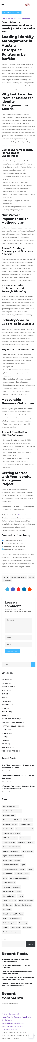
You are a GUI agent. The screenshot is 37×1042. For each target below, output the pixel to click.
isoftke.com (20, 515)
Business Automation (10, 824)
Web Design (6, 747)
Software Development (12, 722)
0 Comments (25, 18)
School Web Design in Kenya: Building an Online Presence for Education (17, 984)
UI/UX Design (15, 927)
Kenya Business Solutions (19, 878)
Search (4, 940)
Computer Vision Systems (11, 833)
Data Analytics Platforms (11, 847)
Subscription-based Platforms (13, 914)
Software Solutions (11, 12)
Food (4, 698)
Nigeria (20, 896)
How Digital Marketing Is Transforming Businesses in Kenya (18, 766)
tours (4, 740)
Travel (5, 744)
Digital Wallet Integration (11, 860)
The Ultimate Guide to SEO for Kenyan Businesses (18, 777)
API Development (8, 815)
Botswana (27, 820)
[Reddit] (30, 589)
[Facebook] (13, 589)
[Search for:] (18, 665)
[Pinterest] (18, 589)
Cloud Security (8, 829)
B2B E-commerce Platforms (12, 820)
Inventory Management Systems (13, 869)
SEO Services (7, 905)
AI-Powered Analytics (10, 806)
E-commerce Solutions (10, 865)
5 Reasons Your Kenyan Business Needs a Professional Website (18, 787)
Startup (5, 730)
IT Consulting (7, 874)
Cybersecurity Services (25, 842)
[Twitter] (7, 589)
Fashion (5, 690)
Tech (4, 737)
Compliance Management (24, 829)
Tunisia (5, 927)
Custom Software (9, 842)
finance (5, 694)
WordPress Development (11, 932)
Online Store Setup (9, 901)
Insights (5, 701)
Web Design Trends (10, 751)
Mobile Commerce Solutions (12, 892)
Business (5, 680)
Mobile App (6, 712)
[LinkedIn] (24, 589)
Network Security (9, 896)
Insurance (6, 705)
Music (4, 715)
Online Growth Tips (10, 719)
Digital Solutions (27, 851)
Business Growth (26, 824)
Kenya (4, 708)
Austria (5, 577)
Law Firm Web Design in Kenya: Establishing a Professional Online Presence (18, 978)
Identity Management (18, 577)
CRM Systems (24, 838)
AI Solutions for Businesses (12, 811)
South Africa (7, 910)
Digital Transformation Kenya (12, 856)
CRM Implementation (10, 838)
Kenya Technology (9, 883)
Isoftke (31, 577)
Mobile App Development (11, 887)
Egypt (23, 865)
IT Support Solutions (22, 874)
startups (6, 733)
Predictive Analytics (26, 901)
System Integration (9, 923)
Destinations (7, 687)
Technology (6, 581)
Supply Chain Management (12, 918)
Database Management (10, 851)
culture (5, 683)
